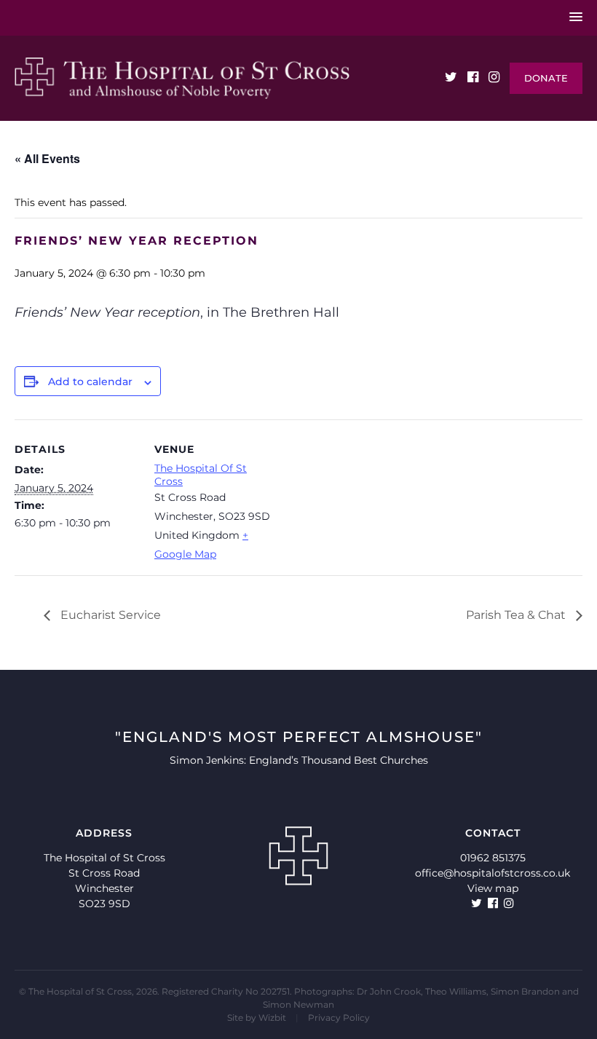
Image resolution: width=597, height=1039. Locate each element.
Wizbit (272, 1017)
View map (492, 888)
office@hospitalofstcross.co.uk (492, 873)
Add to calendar (90, 381)
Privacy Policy (339, 1017)
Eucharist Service (109, 615)
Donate (546, 78)
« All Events (47, 158)
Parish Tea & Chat (517, 615)
